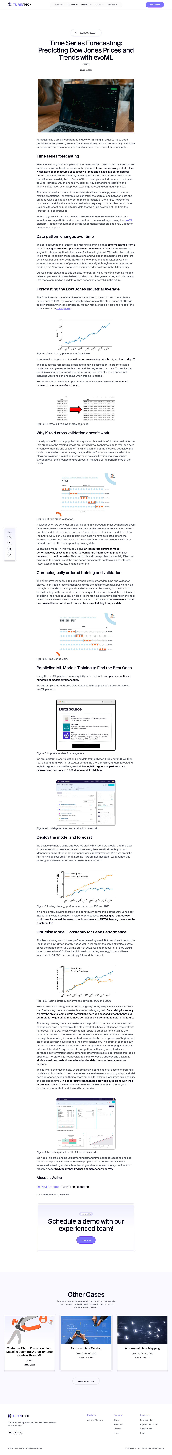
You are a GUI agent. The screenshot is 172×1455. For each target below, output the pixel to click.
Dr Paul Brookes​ (48, 1187)
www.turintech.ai (15, 1426)
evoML (128, 220)
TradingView (63, 308)
